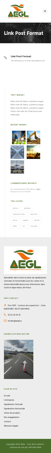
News (15, 226)
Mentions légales (11, 426)
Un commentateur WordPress (23, 189)
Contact (7, 421)
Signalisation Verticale (13, 404)
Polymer (34, 226)
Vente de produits (12, 413)
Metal (15, 220)
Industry (33, 214)
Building (27, 208)
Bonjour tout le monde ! (21, 191)
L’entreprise (9, 400)
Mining (25, 220)
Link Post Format (21, 56)
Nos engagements (11, 417)
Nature (37, 220)
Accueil (7, 395)
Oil (24, 226)
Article (15, 208)
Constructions (19, 214)
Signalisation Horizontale (14, 408)
